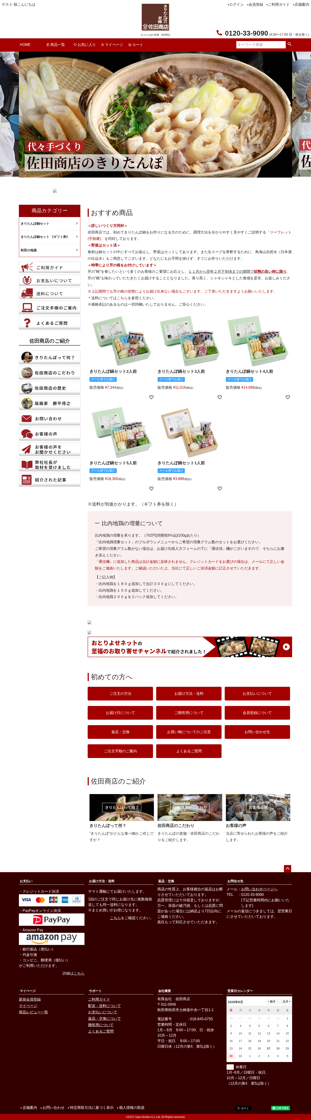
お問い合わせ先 (257, 732)
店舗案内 (302, 4)
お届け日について (120, 713)
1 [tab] (154, 182)
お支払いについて (257, 693)
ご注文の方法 (120, 693)
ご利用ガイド (279, 4)
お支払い (26, 881)
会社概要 (164, 991)
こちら (122, 298)
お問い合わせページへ (259, 889)
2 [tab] (157, 182)
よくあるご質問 (189, 751)
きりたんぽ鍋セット (35, 223)
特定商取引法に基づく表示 (92, 1108)
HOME (25, 45)
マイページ (114, 45)
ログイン (236, 4)
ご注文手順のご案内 (120, 751)
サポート (95, 991)
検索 (290, 44)
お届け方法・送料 (189, 693)
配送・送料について (104, 1006)
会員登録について (257, 713)
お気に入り (87, 45)
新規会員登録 (30, 999)
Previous (5, 118)
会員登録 (256, 4)
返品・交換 (120, 732)
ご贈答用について (189, 713)
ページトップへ (287, 868)
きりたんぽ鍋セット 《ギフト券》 (45, 237)
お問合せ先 (235, 881)
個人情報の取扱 (132, 1108)
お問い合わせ (53, 1108)
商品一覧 (57, 45)
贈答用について (101, 1025)
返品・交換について (104, 1018)
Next (305, 118)
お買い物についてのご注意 (189, 732)
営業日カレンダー (240, 991)
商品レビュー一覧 (33, 1012)
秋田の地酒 (29, 250)
